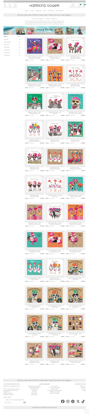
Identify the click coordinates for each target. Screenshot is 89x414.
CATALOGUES (44, 384)
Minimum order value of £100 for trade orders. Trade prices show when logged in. (44, 15)
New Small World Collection (78, 1)
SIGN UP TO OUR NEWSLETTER (15, 400)
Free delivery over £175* (9, 1)
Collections (51, 10)
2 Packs (34, 392)
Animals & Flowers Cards (54, 390)
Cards (32, 10)
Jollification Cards (55, 392)
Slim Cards (55, 386)
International (59, 10)
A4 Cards (34, 390)
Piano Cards (54, 389)
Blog (84, 390)
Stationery (39, 10)
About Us (83, 386)
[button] (4, 5)
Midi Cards (34, 394)
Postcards (34, 393)
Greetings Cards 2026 (34, 386)
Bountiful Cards (54, 393)
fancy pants (51, 18)
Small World (34, 389)
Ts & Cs (83, 389)
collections (38, 18)
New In (27, 10)
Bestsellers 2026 (34, 387)
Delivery (83, 387)
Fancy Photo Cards (54, 387)
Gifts (44, 10)
